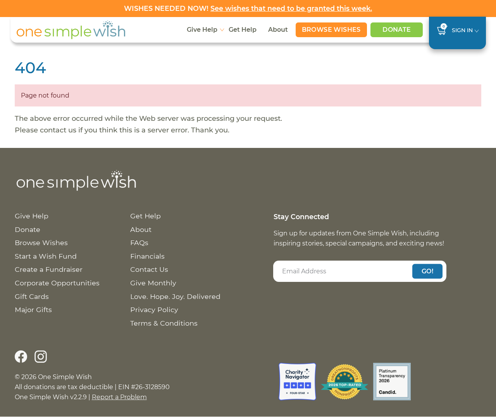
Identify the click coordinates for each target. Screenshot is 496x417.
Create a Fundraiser (49, 269)
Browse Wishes (331, 29)
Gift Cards (32, 296)
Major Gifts (33, 309)
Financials (147, 256)
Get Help (243, 29)
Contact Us (149, 269)
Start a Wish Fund (46, 256)
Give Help (202, 29)
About (278, 29)
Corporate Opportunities (57, 283)
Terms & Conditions (164, 323)
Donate (396, 29)
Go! (427, 271)
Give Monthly (153, 283)
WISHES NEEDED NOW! (248, 8)
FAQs (139, 243)
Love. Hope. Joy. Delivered (175, 296)
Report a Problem (119, 397)
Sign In (462, 30)
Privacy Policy (154, 309)
